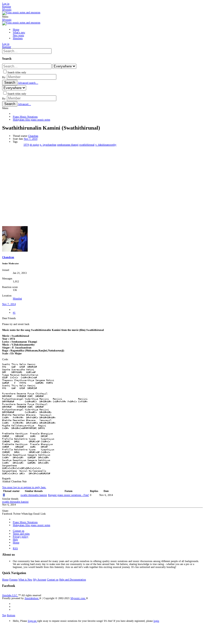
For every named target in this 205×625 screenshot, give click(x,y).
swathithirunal (86, 144)
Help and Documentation (72, 579)
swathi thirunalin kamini (34, 495)
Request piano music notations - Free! (68, 495)
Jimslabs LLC (10, 595)
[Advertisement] (102, 186)
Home (16, 542)
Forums (13, 579)
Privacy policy (20, 536)
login (156, 620)
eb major (34, 144)
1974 (26, 144)
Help (15, 539)
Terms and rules (21, 533)
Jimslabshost (32, 598)
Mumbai (17, 298)
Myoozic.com (78, 598)
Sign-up (32, 620)
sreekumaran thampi (67, 144)
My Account (39, 579)
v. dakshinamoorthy (105, 144)
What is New (25, 579)
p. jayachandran (48, 144)
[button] (5, 16)
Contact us (18, 530)
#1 (14, 312)
